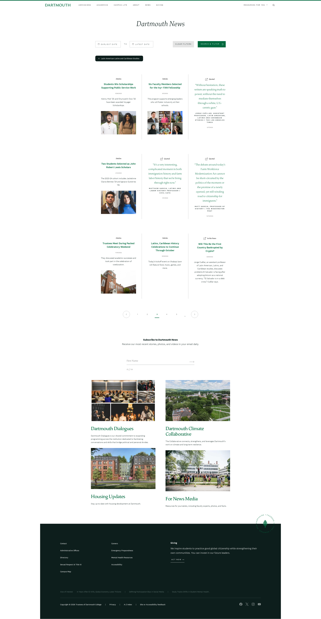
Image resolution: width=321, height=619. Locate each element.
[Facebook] (240, 605)
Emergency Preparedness (122, 550)
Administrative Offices (69, 550)
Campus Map (65, 571)
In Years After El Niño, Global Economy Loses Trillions (99, 592)
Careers (114, 543)
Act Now (176, 560)
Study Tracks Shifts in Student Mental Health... (191, 592)
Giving (159, 5)
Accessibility (116, 564)
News (148, 5)
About (136, 5)
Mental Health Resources (122, 557)
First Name (132, 361)
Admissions (85, 5)
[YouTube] (259, 605)
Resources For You (254, 5)
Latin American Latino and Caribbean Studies (120, 58)
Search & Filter (210, 44)
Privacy (112, 604)
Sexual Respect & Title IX (71, 564)
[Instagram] (253, 605)
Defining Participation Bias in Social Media (146, 592)
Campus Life (120, 5)
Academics (102, 5)
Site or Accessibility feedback (152, 604)
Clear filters (183, 44)
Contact (63, 543)
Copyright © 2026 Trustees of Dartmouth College (80, 604)
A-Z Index (128, 604)
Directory (64, 557)
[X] (247, 605)
